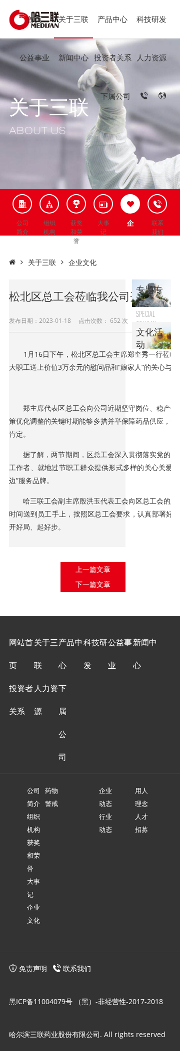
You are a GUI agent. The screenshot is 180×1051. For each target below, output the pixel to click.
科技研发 (151, 19)
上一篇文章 (93, 569)
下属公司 (115, 96)
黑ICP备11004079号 (40, 1001)
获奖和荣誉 (33, 855)
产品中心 (113, 19)
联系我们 (77, 968)
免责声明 (32, 968)
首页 (34, 19)
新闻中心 (73, 57)
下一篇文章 (93, 584)
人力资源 (151, 57)
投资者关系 (113, 57)
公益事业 (35, 57)
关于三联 (73, 19)
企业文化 (82, 262)
